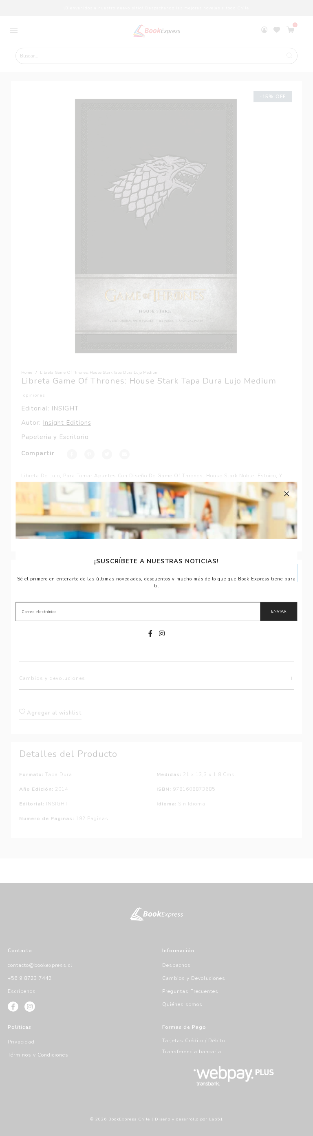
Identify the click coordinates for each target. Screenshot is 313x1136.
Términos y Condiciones (38, 1055)
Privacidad (21, 1042)
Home (26, 372)
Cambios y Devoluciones (193, 978)
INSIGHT (65, 408)
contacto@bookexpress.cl (40, 965)
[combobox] (156, 56)
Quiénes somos (182, 1004)
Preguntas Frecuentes (190, 991)
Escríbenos (22, 991)
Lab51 (216, 1119)
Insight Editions (67, 423)
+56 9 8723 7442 (30, 978)
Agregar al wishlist (53, 713)
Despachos (176, 965)
